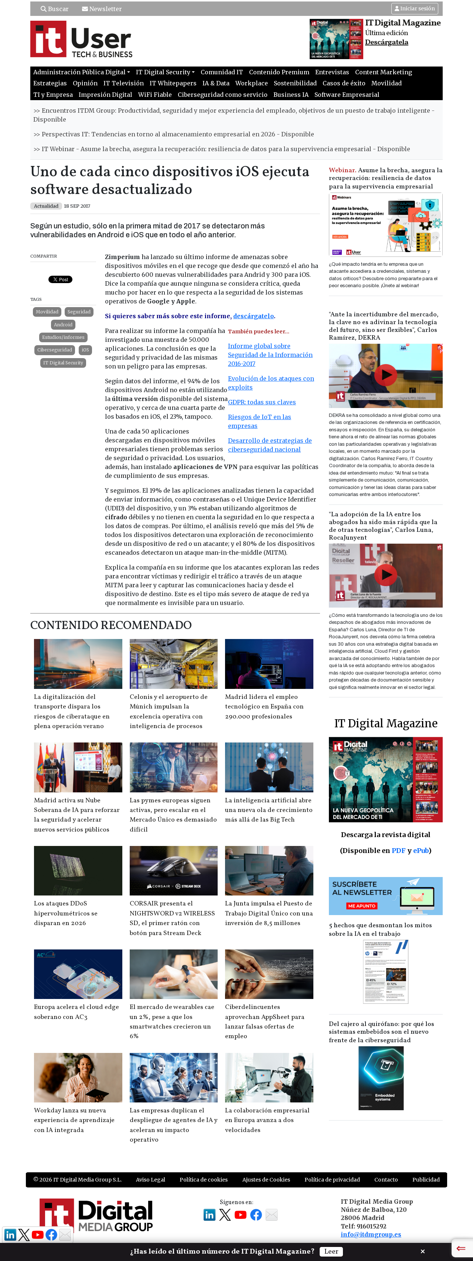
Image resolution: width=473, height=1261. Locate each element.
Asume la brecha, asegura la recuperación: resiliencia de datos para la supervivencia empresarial (386, 178)
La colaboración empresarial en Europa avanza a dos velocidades (267, 1120)
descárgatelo (253, 316)
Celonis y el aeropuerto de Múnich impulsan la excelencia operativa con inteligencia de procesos (169, 712)
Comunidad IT (222, 72)
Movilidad (386, 83)
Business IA (291, 94)
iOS (85, 350)
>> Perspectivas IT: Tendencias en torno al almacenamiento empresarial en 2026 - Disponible (173, 134)
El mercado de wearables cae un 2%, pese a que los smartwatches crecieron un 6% (172, 1022)
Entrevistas (332, 72)
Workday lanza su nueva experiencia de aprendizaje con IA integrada (74, 1120)
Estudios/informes (63, 337)
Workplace (251, 83)
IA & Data (216, 83)
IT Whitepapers (173, 83)
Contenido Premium (279, 72)
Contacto (386, 1179)
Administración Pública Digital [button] (79, 72)
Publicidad (426, 1179)
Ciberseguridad (54, 350)
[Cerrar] (423, 1251)
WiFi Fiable (155, 94)
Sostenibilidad (295, 83)
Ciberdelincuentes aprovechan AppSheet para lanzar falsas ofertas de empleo (264, 1022)
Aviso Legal (150, 1179)
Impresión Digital (105, 94)
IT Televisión (123, 83)
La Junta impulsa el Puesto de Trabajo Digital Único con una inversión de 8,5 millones (269, 913)
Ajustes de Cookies (266, 1179)
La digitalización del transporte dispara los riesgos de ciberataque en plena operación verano (72, 712)
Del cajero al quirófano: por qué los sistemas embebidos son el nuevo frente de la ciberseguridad (381, 1032)
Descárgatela (386, 42)
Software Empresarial (347, 94)
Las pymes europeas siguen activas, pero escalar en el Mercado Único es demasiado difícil (173, 815)
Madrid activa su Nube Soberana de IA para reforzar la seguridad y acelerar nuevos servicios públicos (77, 815)
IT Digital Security (63, 363)
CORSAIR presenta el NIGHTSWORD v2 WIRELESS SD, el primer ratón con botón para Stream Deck (172, 918)
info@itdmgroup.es (371, 1234)
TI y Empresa (53, 94)
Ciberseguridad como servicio (223, 94)
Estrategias (50, 83)
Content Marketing (383, 72)
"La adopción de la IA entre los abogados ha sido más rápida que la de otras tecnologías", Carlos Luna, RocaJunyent (383, 526)
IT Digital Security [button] (163, 72)
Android (63, 324)
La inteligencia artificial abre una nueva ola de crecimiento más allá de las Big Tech (269, 810)
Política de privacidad (332, 1179)
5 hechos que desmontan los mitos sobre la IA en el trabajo (380, 930)
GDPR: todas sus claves (262, 402)
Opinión (85, 83)
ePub (420, 850)
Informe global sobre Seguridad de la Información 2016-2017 (270, 354)
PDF (399, 850)
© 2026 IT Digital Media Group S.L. (77, 1179)
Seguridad (79, 312)
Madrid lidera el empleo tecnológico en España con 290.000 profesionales (264, 707)
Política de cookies (204, 1179)
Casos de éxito (344, 83)
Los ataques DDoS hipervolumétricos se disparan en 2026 (66, 913)
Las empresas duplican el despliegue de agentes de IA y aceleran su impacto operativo (173, 1125)
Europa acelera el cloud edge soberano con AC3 (76, 1012)
